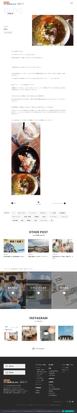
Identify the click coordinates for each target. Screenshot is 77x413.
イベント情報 (53, 213)
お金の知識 (15, 220)
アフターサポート (54, 216)
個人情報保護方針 (53, 395)
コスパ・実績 (40, 380)
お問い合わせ (52, 393)
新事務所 (37, 216)
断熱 (22, 220)
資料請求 (11, 372)
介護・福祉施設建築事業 (54, 389)
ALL (14, 213)
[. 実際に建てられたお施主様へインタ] (11, 333)
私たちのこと (43, 213)
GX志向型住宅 (52, 375)
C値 (51, 220)
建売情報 (37, 392)
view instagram (40, 348)
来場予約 (11, 366)
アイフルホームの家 (40, 364)
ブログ (63, 371)
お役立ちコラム (65, 369)
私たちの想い (40, 378)
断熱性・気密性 (41, 369)
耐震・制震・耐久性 (42, 371)
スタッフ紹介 (52, 387)
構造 (36, 220)
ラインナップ (38, 382)
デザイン (39, 376)
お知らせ (44, 216)
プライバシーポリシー (45, 405)
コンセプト (37, 367)
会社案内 (51, 384)
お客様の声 (51, 378)
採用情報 (51, 391)
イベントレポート (33, 213)
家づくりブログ (21, 213)
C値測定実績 (52, 373)
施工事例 (51, 364)
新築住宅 (29, 220)
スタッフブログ (43, 220)
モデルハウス (64, 216)
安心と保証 (39, 374)
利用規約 (52, 405)
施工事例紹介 (62, 213)
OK (63, 411)
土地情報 (37, 390)
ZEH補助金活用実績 (53, 371)
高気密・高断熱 (27, 216)
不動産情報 (38, 387)
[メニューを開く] (71, 3)
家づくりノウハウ (16, 216)
